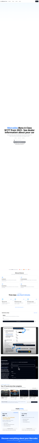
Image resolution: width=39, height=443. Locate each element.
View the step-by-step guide (19, 307)
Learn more (35, 312)
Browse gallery (34, 388)
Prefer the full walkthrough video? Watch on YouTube (19, 379)
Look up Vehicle (18, 321)
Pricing (13, 1)
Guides (20, 1)
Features (9, 1)
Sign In (37, 1)
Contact (16, 1)
